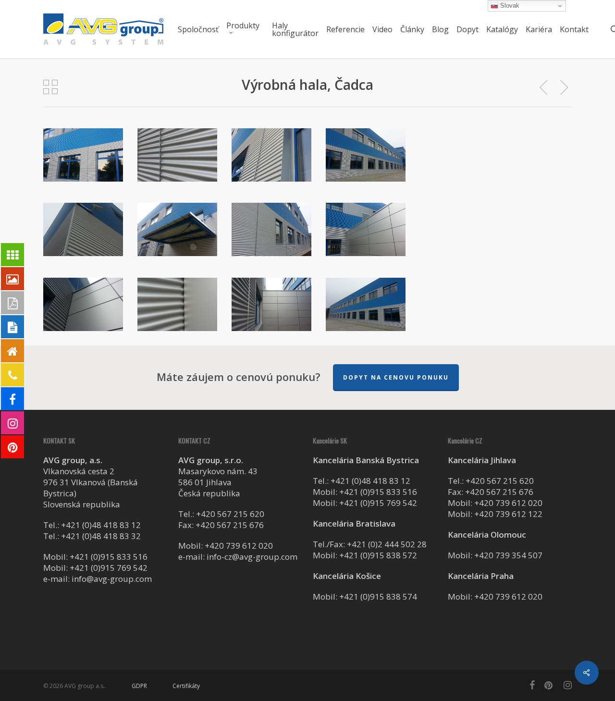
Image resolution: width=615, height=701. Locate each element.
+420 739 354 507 (508, 555)
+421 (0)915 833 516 (109, 556)
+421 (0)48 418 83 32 (101, 535)
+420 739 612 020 (239, 545)
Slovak (508, 5)
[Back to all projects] (50, 87)
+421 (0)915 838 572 (378, 555)
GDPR (139, 686)
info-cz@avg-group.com (252, 556)
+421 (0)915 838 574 (378, 596)
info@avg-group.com (112, 578)
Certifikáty (186, 686)
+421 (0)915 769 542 (109, 567)
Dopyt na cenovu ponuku (396, 377)
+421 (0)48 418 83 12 (101, 524)
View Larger (83, 145)
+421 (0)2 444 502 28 (387, 544)
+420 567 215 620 (230, 513)
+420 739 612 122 (508, 513)
